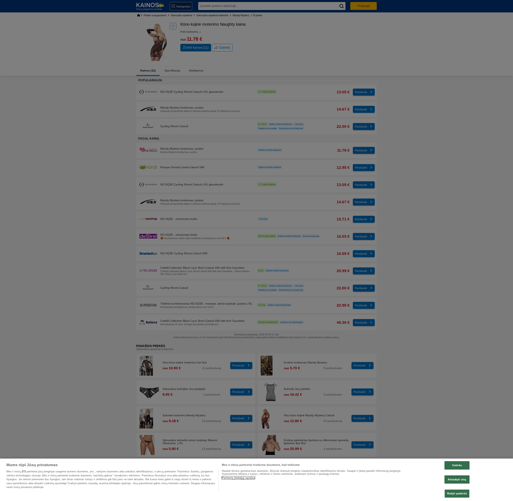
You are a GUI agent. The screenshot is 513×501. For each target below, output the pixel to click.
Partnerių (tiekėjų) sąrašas (238, 477)
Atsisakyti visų (457, 479)
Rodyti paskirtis (457, 493)
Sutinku (457, 465)
